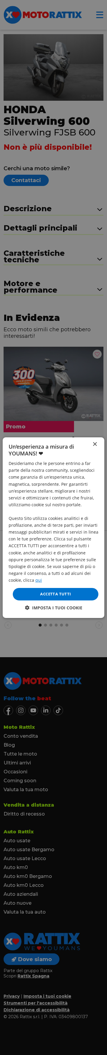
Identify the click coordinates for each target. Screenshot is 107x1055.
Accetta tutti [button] (55, 594)
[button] (53, 608)
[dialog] (53, 527)
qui (38, 580)
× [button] (94, 444)
